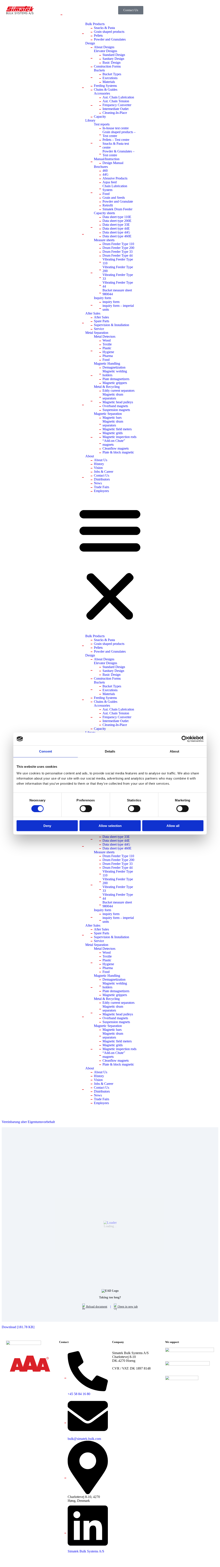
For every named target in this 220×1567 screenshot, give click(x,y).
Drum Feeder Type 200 (118, 248)
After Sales (92, 313)
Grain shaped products (109, 31)
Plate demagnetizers (115, 379)
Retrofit (107, 205)
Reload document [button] (96, 1306)
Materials (108, 82)
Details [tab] (110, 751)
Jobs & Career (103, 471)
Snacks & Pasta (104, 28)
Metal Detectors (104, 336)
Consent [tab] (45, 751)
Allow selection (110, 826)
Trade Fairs (101, 487)
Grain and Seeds (113, 197)
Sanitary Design (113, 58)
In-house (115, 128)
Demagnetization (113, 367)
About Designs (104, 47)
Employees (101, 491)
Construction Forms (107, 66)
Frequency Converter (116, 105)
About (89, 456)
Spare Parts (101, 321)
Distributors (102, 479)
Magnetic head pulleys (117, 402)
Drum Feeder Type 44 (117, 255)
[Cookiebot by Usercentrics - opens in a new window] (184, 739)
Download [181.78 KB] (18, 1327)
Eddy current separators (118, 390)
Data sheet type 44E (116, 228)
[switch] (86, 808)
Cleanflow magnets (115, 448)
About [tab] (174, 751)
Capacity (100, 116)
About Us (100, 460)
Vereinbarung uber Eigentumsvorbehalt (28, 1122)
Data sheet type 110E (116, 217)
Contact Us (101, 475)
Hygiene (108, 352)
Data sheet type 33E (116, 224)
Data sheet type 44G (116, 232)
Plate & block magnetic (118, 452)
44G (105, 174)
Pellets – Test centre (115, 139)
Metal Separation (96, 332)
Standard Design (113, 55)
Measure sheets (104, 240)
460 (105, 170)
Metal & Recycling (107, 386)
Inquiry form (102, 298)
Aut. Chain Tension (115, 101)
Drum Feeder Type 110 (118, 244)
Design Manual (112, 163)
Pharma (107, 356)
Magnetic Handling (107, 363)
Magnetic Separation (108, 413)
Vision (98, 468)
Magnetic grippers (114, 383)
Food (106, 194)
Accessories (102, 93)
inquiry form (110, 302)
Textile (107, 344)
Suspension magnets (116, 410)
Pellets (98, 35)
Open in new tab (127, 1306)
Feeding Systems (105, 85)
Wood (106, 340)
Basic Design (111, 62)
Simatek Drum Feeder (117, 209)
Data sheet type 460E (116, 236)
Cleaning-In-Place (114, 112)
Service (99, 329)
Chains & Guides (105, 89)
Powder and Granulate (117, 201)
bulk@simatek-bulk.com (84, 1439)
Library (90, 120)
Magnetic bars (112, 417)
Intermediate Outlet (115, 109)
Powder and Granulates (110, 39)
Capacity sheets (104, 213)
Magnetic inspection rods (119, 437)
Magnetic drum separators (112, 396)
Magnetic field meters (117, 429)
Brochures (101, 167)
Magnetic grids (112, 433)
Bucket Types (111, 74)
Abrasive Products (114, 178)
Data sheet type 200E (116, 221)
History (99, 464)
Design (90, 43)
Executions (110, 78)
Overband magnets (115, 406)
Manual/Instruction (106, 159)
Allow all (173, 826)
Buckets (99, 70)
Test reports (102, 124)
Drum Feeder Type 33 (117, 251)
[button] (110, 563)
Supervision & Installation (111, 325)
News (98, 483)
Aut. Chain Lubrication (118, 97)
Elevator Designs (105, 51)
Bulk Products (95, 24)
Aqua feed (109, 182)
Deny (47, 826)
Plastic (106, 348)
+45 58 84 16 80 (79, 1394)
